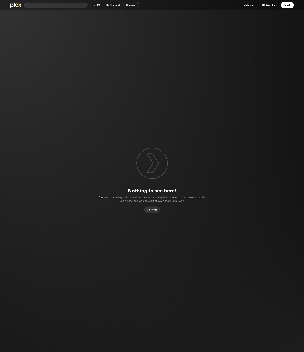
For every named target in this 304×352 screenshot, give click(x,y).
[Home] (15, 5)
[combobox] (58, 5)
